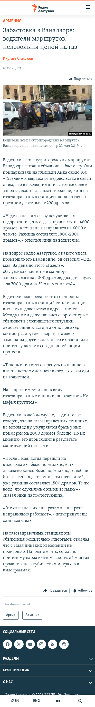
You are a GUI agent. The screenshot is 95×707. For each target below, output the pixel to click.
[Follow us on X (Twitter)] (18, 644)
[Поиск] (80, 701)
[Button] (80, 79)
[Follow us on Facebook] (7, 644)
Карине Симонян (18, 59)
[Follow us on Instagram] (41, 644)
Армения (12, 21)
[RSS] (52, 644)
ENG (36, 701)
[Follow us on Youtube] (30, 644)
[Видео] (58, 701)
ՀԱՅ (14, 701)
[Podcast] (63, 644)
